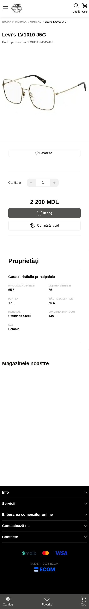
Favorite (47, 604)
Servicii (8, 503)
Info (5, 492)
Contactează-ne (16, 526)
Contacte (10, 537)
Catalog (8, 604)
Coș (83, 604)
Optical (35, 22)
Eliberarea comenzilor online (27, 514)
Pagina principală (14, 22)
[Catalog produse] (5, 8)
